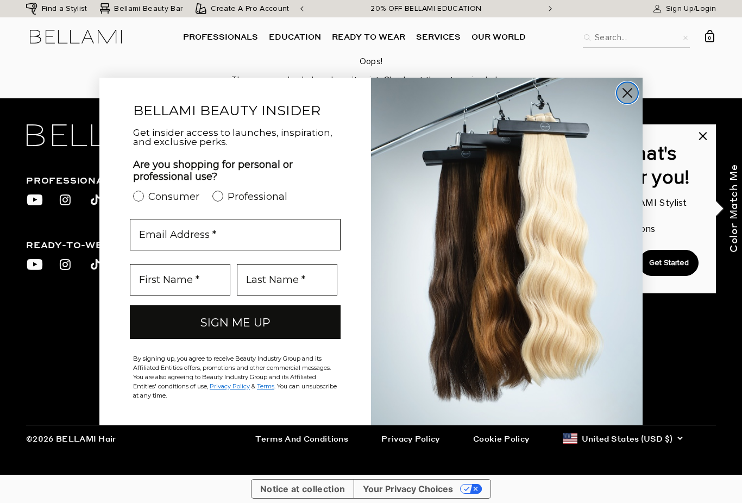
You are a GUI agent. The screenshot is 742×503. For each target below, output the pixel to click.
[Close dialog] (627, 93)
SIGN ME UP (235, 322)
